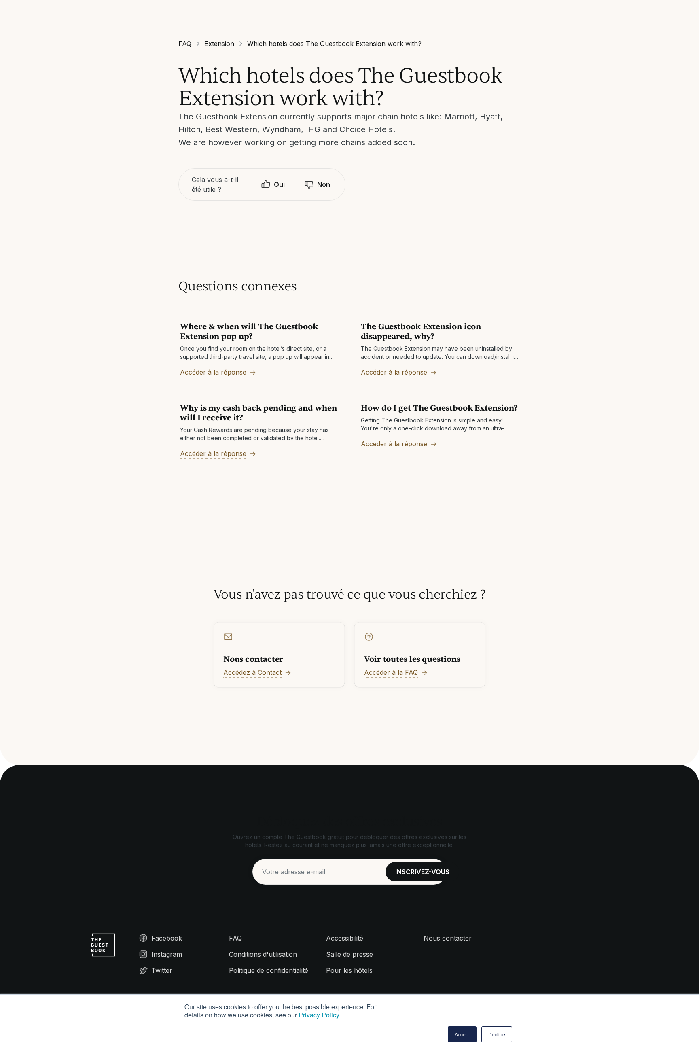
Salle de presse (349, 954)
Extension (219, 44)
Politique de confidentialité (268, 970)
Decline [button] (496, 1034)
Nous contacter (448, 938)
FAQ (184, 44)
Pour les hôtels (349, 970)
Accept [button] (462, 1034)
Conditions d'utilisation (263, 954)
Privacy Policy (319, 1014)
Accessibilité (344, 938)
